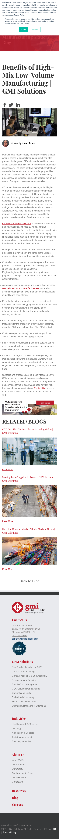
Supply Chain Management (25, 684)
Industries (19, 718)
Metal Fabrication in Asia (24, 701)
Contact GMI (40, 388)
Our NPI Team (19, 777)
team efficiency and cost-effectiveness (20, 288)
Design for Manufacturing (24, 680)
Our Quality (17, 769)
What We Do (18, 760)
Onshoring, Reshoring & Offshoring (29, 706)
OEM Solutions (22, 662)
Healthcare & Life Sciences (25, 724)
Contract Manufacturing (23, 671)
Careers (17, 804)
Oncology (16, 728)
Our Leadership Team (22, 773)
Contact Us (17, 782)
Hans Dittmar (29, 143)
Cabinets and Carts (21, 693)
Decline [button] (35, 29)
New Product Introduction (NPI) (27, 667)
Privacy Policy (9, 832)
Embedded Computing (23, 697)
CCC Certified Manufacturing (26, 689)
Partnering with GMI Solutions (16, 223)
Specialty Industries (21, 741)
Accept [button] (23, 29)
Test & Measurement (22, 737)
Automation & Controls (23, 733)
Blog (15, 798)
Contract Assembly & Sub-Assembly (29, 676)
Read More (7, 469)
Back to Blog (29, 581)
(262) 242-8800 (19, 635)
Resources (19, 791)
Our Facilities (18, 764)
